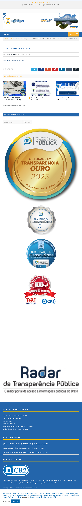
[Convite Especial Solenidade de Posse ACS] (41, 88)
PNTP (11, 488)
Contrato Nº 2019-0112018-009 (13, 60)
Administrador (10, 54)
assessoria (52, 480)
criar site (15, 480)
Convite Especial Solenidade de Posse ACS (40, 5)
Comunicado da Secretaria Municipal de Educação (66, 99)
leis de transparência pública (36, 483)
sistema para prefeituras (29, 480)
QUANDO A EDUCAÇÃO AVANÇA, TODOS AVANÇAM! (13, 99)
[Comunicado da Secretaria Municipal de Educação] (67, 88)
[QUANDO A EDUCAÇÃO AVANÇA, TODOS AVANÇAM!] (14, 88)
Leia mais (25, 497)
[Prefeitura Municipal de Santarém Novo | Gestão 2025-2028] (41, 20)
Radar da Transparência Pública (26, 488)
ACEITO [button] (15, 501)
